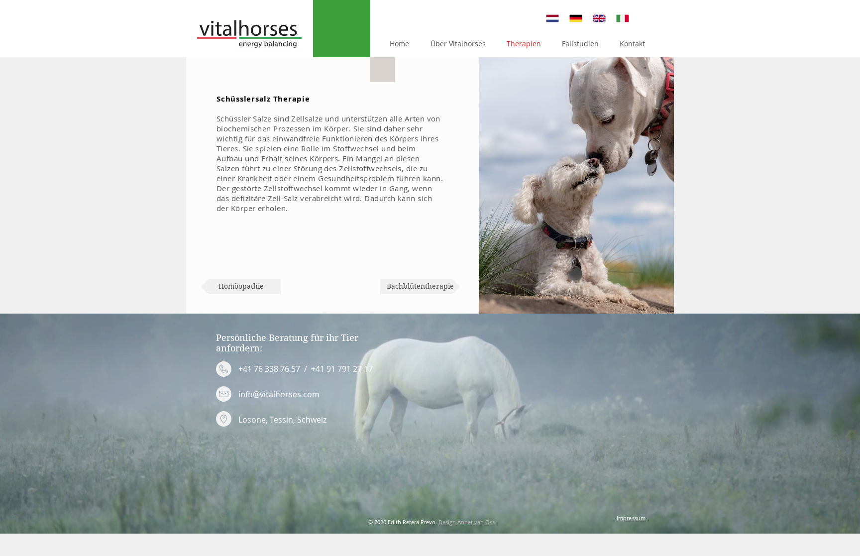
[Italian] (620, 18)
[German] (573, 18)
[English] (597, 18)
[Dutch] (550, 18)
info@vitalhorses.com (279, 394)
